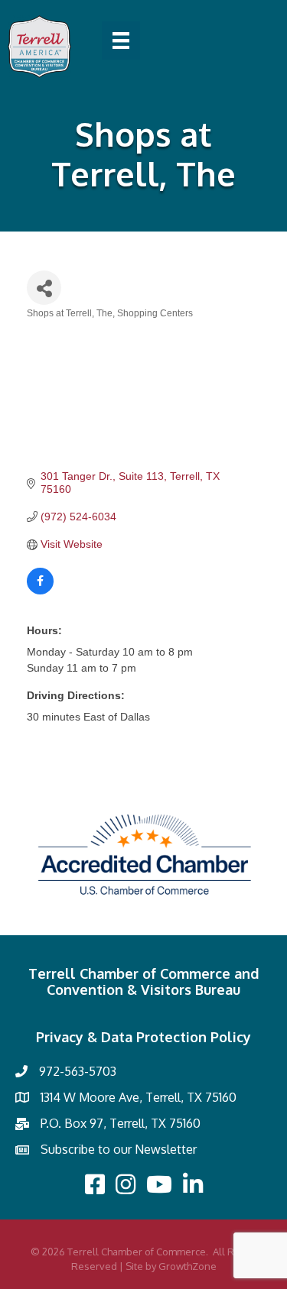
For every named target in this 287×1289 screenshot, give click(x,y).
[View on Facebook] (40, 591)
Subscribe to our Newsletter (119, 1149)
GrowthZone (187, 1266)
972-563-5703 (77, 1071)
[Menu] (121, 40)
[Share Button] (44, 287)
